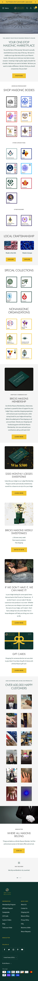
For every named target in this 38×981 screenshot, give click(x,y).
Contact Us (24, 908)
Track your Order (7, 927)
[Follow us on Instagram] (13, 949)
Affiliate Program (7, 908)
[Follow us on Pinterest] (17, 949)
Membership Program (9, 904)
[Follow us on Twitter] (9, 949)
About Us (24, 904)
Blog (3, 924)
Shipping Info (25, 912)
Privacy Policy (25, 920)
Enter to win (19, 549)
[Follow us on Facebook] (4, 949)
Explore (11, 259)
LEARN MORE (19, 670)
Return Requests (26, 931)
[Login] (31, 8)
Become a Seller (25, 927)
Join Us (19, 850)
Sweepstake (5, 912)
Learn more (28, 2)
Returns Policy (25, 916)
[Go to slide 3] (20, 877)
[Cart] (35, 8)
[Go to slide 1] (17, 877)
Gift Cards (5, 916)
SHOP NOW (19, 75)
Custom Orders (6, 920)
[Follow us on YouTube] (22, 949)
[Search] (27, 8)
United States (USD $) (9, 957)
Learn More (19, 437)
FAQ (22, 924)
